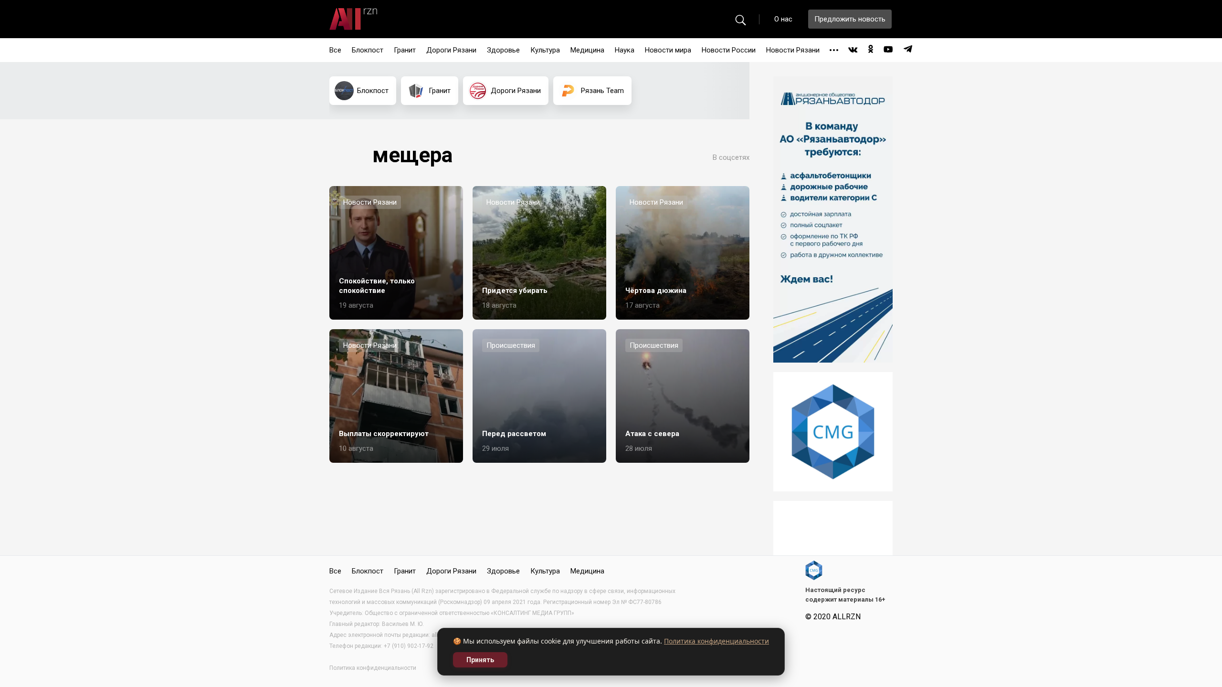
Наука (624, 50)
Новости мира (668, 50)
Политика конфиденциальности (716, 640)
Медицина (587, 50)
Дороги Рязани (451, 50)
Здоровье (503, 50)
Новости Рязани (793, 50)
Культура (545, 50)
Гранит (405, 50)
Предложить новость (849, 19)
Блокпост (367, 50)
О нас (783, 19)
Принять (480, 660)
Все (335, 50)
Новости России (729, 50)
